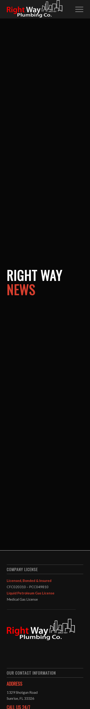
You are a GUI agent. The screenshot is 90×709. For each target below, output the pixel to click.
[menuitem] (77, 9)
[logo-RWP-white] (37, 9)
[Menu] (77, 9)
